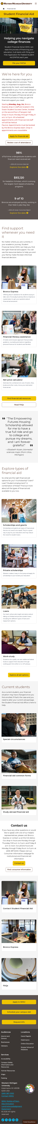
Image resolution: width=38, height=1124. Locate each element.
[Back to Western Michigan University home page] (16, 3)
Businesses (5, 1042)
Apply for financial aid (19, 136)
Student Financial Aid (19, 14)
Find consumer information (19, 870)
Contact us (19, 863)
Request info (19, 1022)
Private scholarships (13, 570)
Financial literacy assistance (17, 337)
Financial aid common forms (17, 776)
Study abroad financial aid (16, 812)
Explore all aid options (19, 675)
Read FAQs (19, 405)
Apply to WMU (19, 1002)
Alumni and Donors (5, 1037)
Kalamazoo (25, 1040)
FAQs (5, 986)
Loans (6, 611)
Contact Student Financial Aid (18, 908)
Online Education (27, 1044)
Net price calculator (13, 380)
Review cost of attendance (19, 143)
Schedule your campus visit (19, 1012)
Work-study (9, 656)
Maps (3, 1074)
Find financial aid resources (19, 398)
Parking (4, 1078)
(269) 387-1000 (7, 1093)
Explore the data (18, 167)
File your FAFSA (19, 63)
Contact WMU (7, 1096)
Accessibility (5, 1059)
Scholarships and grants (15, 525)
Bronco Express (10, 291)
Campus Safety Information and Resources (7, 1065)
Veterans (4, 1046)
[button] (30, 1122)
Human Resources (8, 1071)
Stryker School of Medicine (27, 1048)
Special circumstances (14, 739)
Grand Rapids (26, 1036)
